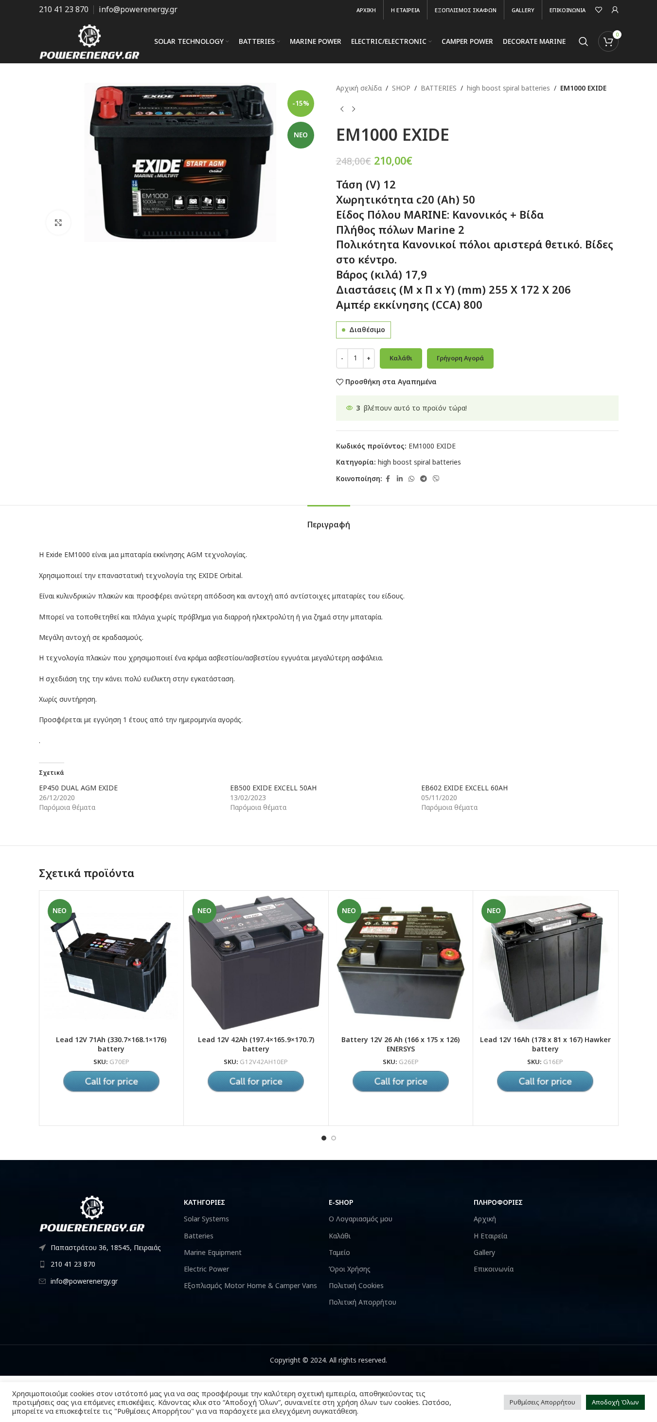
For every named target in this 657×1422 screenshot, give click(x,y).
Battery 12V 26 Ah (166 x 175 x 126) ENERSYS (400, 1044)
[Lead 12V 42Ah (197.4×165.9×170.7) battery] (256, 963)
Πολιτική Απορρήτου (362, 1302)
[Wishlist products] (598, 9)
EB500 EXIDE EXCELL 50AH (273, 787)
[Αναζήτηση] (583, 41)
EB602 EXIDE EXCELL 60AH (464, 787)
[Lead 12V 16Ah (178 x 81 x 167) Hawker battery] (545, 963)
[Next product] (353, 109)
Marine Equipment (213, 1252)
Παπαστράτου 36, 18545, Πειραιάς (106, 1247)
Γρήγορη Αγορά (460, 358)
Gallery (484, 1252)
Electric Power (206, 1268)
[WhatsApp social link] (411, 479)
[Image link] (92, 1212)
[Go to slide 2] (333, 1138)
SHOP (401, 88)
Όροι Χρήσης (350, 1268)
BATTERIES (439, 88)
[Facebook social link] (388, 479)
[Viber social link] (436, 479)
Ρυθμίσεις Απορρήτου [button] (542, 1402)
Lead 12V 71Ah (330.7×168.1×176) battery (111, 1044)
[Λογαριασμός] (615, 9)
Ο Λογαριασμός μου (360, 1218)
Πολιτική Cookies (356, 1285)
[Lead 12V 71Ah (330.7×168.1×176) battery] (111, 963)
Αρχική (485, 1218)
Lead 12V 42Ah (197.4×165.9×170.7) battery (256, 1044)
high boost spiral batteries (508, 88)
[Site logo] (90, 40)
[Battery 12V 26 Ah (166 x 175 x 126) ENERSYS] (401, 963)
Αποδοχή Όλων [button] (615, 1402)
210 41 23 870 (64, 9)
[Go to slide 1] (323, 1138)
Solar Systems (206, 1218)
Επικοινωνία (494, 1268)
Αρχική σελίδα (359, 88)
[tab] (328, 520)
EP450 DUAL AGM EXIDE (78, 787)
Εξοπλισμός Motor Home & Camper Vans (250, 1285)
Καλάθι (401, 358)
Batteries (198, 1235)
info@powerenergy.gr (138, 9)
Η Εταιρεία (490, 1235)
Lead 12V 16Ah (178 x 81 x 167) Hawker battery (545, 1044)
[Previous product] (342, 109)
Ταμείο (339, 1252)
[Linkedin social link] (400, 479)
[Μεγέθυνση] (58, 222)
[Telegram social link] (423, 479)
